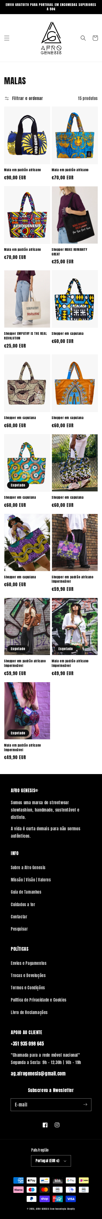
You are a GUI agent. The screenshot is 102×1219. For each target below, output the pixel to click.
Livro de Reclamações (29, 1012)
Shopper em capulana (68, 333)
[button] (7, 38)
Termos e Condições (28, 988)
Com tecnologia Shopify (62, 1209)
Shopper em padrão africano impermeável (73, 579)
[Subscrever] (85, 1105)
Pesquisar (19, 929)
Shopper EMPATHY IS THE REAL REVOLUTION (25, 336)
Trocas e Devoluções (28, 975)
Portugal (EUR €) (47, 1160)
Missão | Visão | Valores (31, 880)
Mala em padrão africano (22, 170)
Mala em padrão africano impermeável (70, 663)
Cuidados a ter (23, 905)
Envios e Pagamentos (29, 963)
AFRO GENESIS (42, 1209)
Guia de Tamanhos (26, 892)
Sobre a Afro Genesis (28, 868)
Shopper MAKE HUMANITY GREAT (69, 252)
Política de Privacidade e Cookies (39, 1000)
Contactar (19, 917)
